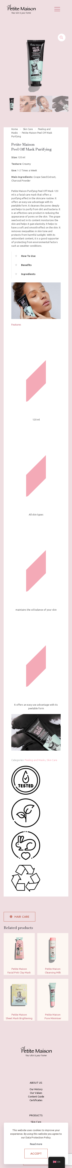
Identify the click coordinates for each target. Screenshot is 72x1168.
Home (14, 129)
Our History (36, 1089)
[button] (61, 37)
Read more (36, 1144)
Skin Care (28, 129)
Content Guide (36, 1096)
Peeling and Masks (35, 760)
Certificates (36, 1100)
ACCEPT (36, 1153)
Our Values (36, 1092)
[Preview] (30, 943)
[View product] (30, 937)
